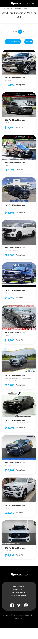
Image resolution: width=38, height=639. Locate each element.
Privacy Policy (18, 586)
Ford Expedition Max (21, 8)
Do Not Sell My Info (18, 595)
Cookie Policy (18, 589)
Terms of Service (18, 592)
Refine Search (14, 42)
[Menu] (32, 3)
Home (3, 8)
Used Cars (10, 8)
